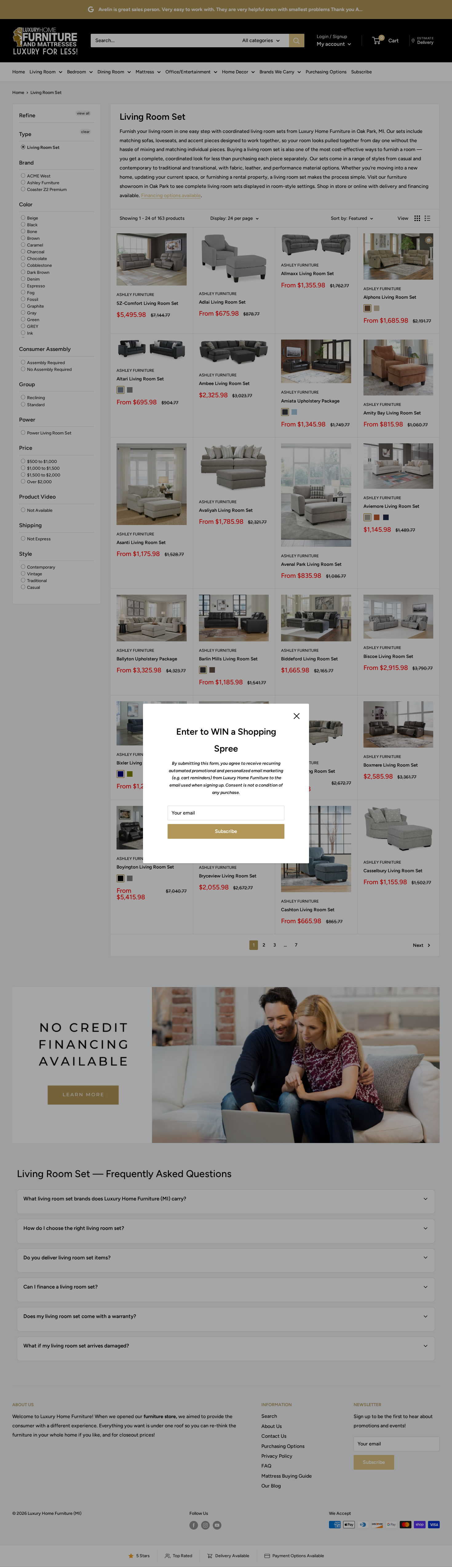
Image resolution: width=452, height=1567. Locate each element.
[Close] (297, 715)
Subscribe (226, 831)
